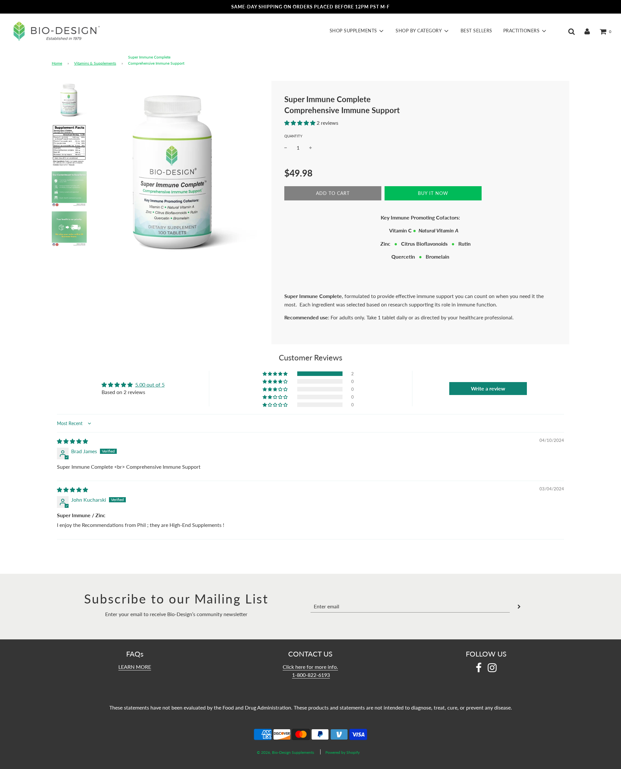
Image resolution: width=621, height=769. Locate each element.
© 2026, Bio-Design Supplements (285, 752)
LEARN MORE (134, 667)
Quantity (293, 136)
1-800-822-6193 (311, 675)
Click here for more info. (310, 667)
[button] (299, 123)
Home (57, 63)
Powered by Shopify (342, 752)
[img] (72, 441)
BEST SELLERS (476, 31)
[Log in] (587, 31)
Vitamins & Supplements (95, 63)
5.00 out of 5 (150, 384)
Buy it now (433, 193)
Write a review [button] (488, 388)
